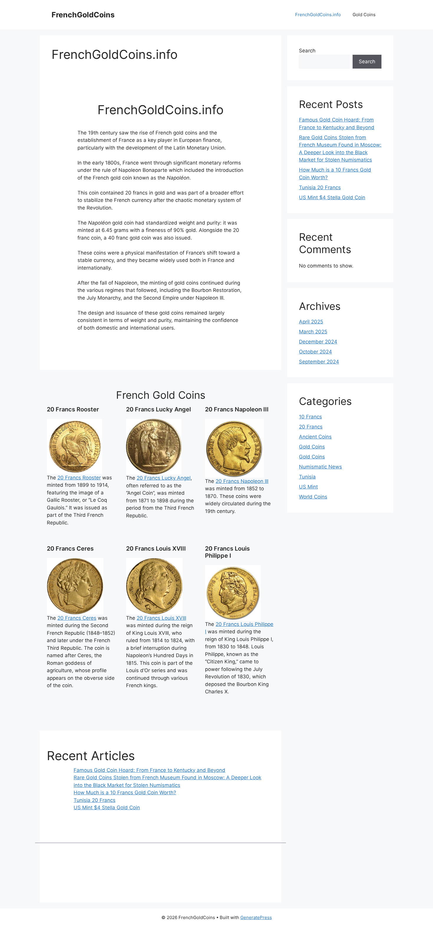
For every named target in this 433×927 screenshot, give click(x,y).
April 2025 (311, 322)
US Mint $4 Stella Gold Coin (107, 807)
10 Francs (310, 417)
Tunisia (307, 477)
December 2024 (318, 342)
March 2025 (313, 332)
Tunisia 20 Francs (94, 800)
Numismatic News (320, 467)
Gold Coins (364, 14)
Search (307, 51)
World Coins (313, 497)
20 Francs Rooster (79, 478)
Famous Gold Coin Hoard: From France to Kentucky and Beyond (149, 770)
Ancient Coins (315, 437)
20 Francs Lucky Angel (164, 478)
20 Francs (311, 427)
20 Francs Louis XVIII (161, 618)
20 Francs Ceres (76, 618)
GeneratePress (256, 917)
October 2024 (315, 352)
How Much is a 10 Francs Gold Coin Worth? (125, 792)
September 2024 (319, 362)
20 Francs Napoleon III (242, 481)
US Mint (308, 487)
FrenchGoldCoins (83, 14)
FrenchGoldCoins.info (318, 14)
